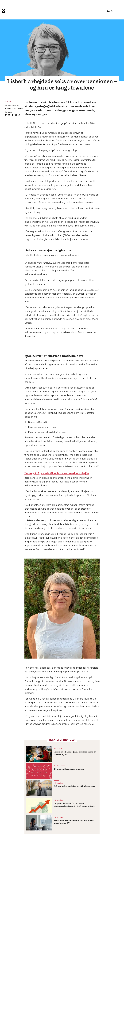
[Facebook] (13, 115)
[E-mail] (9, 115)
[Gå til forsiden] (3, 11)
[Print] (6, 115)
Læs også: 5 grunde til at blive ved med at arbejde (56, 473)
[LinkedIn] (16, 115)
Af (14, 108)
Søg (108, 11)
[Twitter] (19, 115)
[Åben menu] (120, 11)
